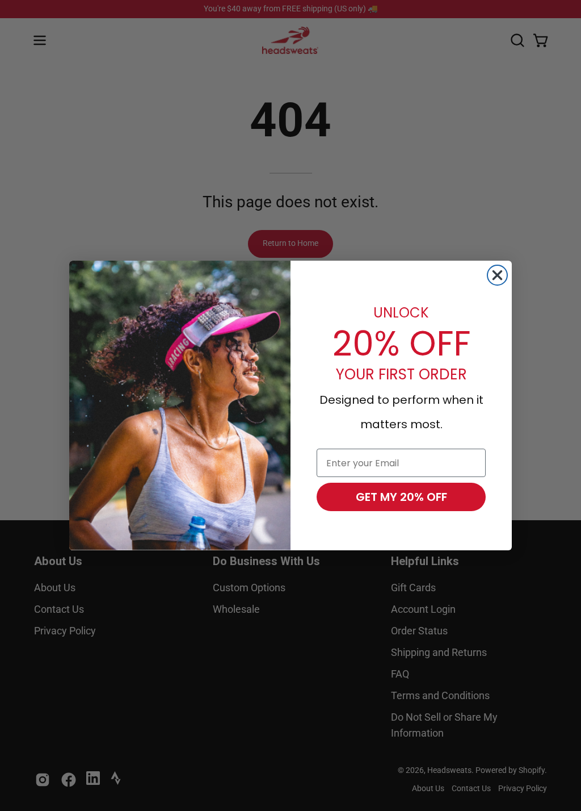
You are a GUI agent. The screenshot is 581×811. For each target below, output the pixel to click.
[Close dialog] (497, 275)
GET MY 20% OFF (401, 497)
